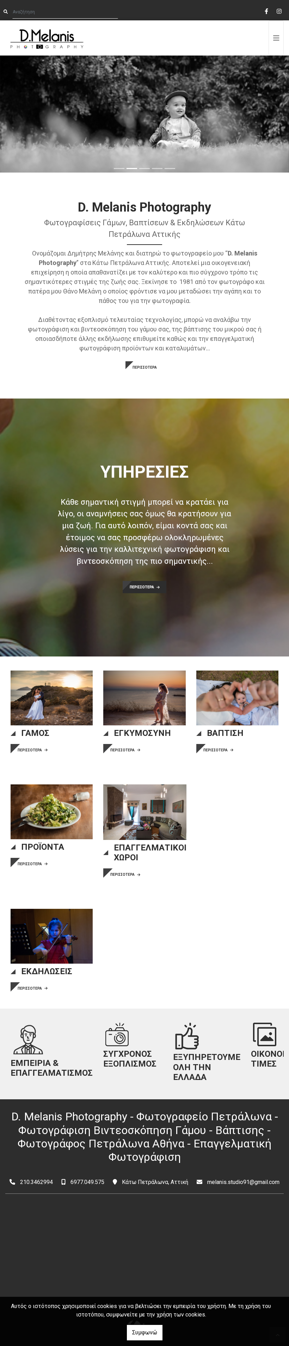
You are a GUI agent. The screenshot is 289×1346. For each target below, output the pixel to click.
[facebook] (266, 10)
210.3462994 (36, 1182)
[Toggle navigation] (276, 38)
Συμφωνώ (144, 1332)
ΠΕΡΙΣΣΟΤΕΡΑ (145, 367)
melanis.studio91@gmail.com (243, 1182)
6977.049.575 (87, 1182)
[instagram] (279, 10)
